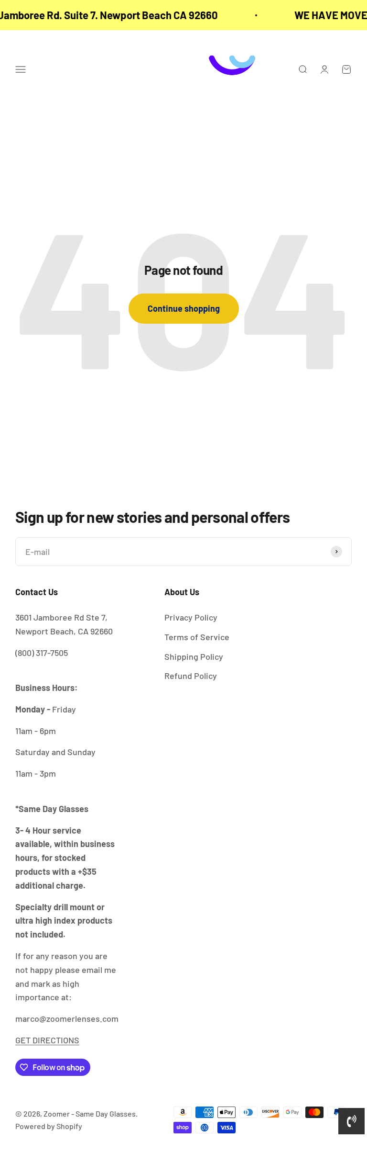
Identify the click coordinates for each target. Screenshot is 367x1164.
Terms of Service (196, 637)
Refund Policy (190, 675)
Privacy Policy (190, 617)
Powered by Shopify (48, 1125)
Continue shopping (184, 308)
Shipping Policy (193, 656)
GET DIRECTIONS (47, 1040)
